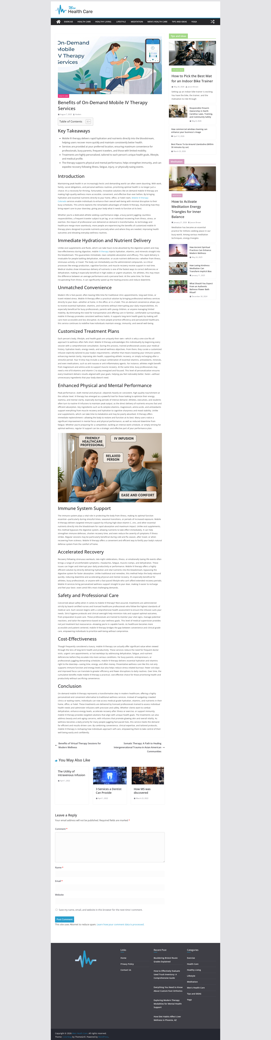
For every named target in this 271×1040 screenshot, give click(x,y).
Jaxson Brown (193, 87)
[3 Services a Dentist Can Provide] (110, 768)
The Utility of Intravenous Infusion (71, 773)
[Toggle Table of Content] (87, 121)
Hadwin (78, 114)
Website (59, 894)
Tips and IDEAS (179, 21)
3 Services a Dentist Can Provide (109, 791)
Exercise (68, 21)
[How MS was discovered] (148, 768)
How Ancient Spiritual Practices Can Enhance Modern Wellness (200, 250)
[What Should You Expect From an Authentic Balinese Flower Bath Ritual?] (178, 290)
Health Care (84, 21)
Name (59, 867)
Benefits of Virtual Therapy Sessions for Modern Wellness (79, 745)
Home (123, 958)
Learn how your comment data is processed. (120, 924)
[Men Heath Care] (58, 21)
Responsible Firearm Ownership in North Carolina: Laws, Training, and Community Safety (201, 112)
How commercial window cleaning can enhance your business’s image (189, 130)
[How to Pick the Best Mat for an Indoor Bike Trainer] (192, 53)
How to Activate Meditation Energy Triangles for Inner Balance (186, 209)
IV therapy (104, 251)
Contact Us (126, 970)
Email (59, 881)
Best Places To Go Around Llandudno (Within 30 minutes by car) (192, 146)
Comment (61, 828)
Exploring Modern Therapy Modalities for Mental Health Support (168, 1004)
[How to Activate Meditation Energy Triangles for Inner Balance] (192, 178)
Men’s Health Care (157, 21)
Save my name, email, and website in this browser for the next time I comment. (101, 909)
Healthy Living (103, 21)
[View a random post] (212, 21)
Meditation (137, 21)
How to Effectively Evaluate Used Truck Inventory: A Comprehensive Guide (167, 974)
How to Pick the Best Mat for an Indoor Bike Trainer (192, 78)
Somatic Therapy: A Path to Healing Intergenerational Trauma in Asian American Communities (137, 747)
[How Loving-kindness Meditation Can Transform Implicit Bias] (178, 270)
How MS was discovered (142, 791)
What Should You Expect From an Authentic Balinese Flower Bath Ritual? (201, 288)
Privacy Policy (127, 964)
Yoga (194, 21)
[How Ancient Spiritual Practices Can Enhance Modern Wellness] (178, 252)
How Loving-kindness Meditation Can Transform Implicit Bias (201, 268)
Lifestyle (121, 21)
